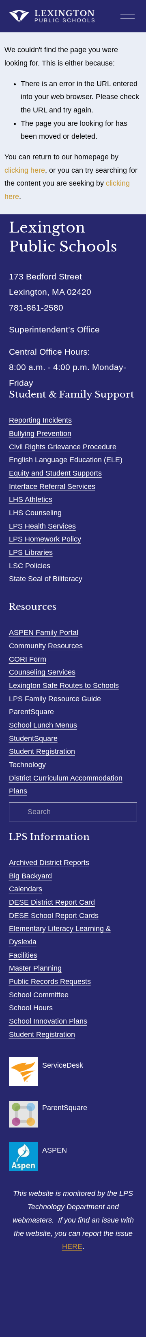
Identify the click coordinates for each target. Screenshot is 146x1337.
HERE (72, 1246)
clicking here (24, 170)
